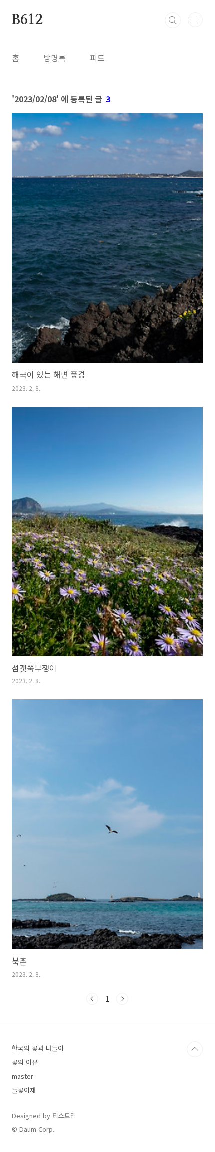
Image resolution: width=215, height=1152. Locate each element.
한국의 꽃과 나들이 (38, 1048)
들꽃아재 (24, 1090)
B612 (27, 20)
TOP (195, 1049)
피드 (97, 58)
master (23, 1076)
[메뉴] (195, 19)
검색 (173, 20)
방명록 (55, 58)
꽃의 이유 (25, 1062)
